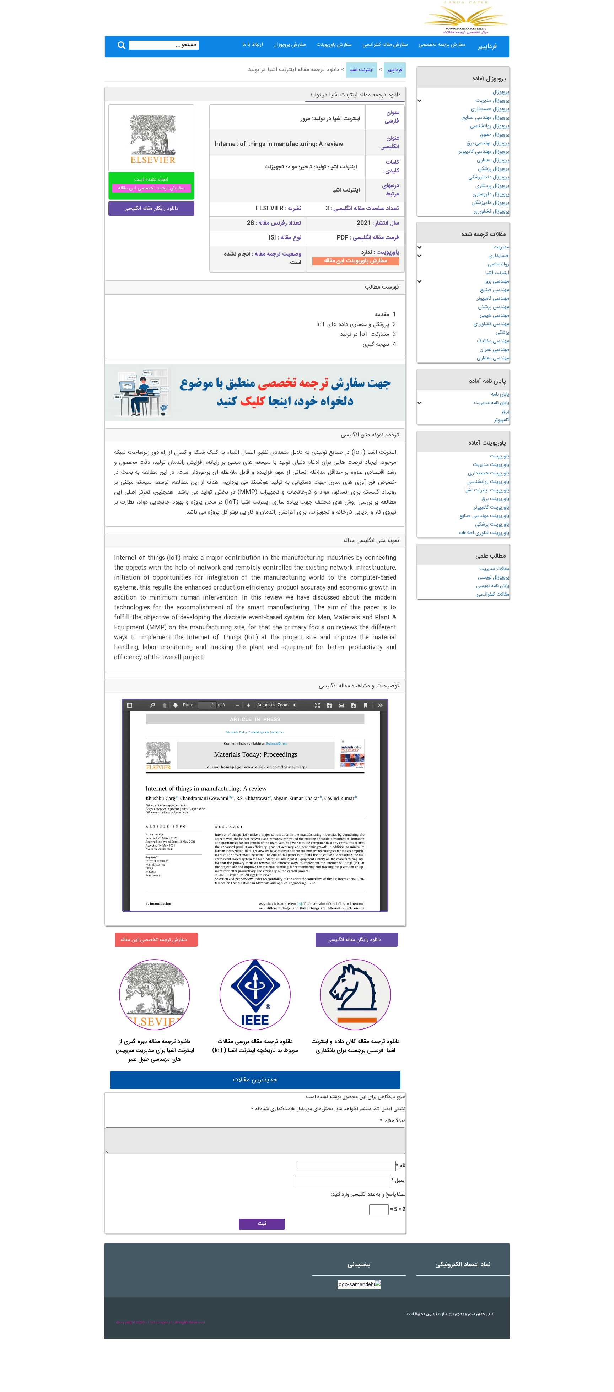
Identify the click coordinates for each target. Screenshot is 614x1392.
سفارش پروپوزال (290, 45)
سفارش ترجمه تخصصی (442, 45)
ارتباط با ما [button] (253, 45)
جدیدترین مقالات (255, 1080)
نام (400, 1166)
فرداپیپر (487, 46)
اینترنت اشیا (361, 70)
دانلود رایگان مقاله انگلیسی (354, 940)
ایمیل (398, 1181)
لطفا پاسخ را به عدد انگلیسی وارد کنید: (368, 1195)
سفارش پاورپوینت (334, 45)
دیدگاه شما (392, 1121)
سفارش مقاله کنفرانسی (385, 45)
